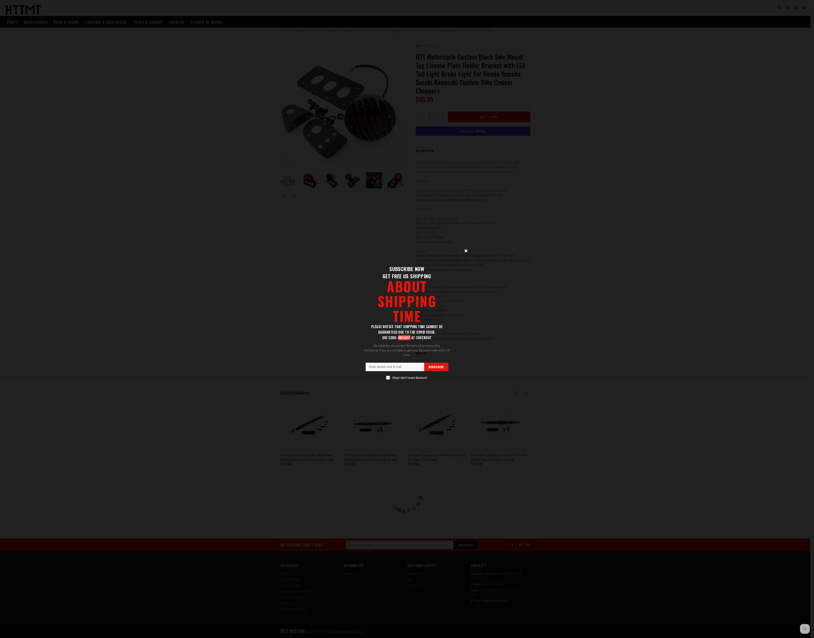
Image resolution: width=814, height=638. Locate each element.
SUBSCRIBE (436, 367)
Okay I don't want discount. (410, 377)
